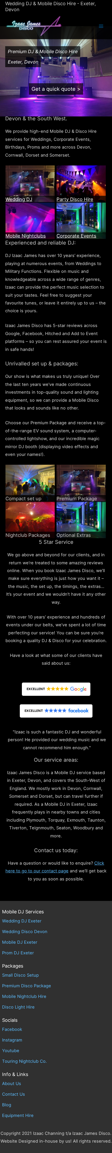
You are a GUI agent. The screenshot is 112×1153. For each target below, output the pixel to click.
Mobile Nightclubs (25, 236)
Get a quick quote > (56, 89)
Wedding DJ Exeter (21, 920)
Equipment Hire (18, 1115)
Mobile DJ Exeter (19, 942)
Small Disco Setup (20, 975)
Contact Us (13, 1094)
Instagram (12, 1040)
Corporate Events (76, 236)
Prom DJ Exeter (18, 952)
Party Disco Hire (75, 199)
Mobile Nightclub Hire (24, 996)
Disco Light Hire (18, 1007)
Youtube (10, 1050)
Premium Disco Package (26, 985)
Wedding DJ (18, 199)
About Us (11, 1083)
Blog (6, 1104)
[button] (56, 689)
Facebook (12, 1029)
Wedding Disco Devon (24, 931)
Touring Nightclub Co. (24, 1061)
